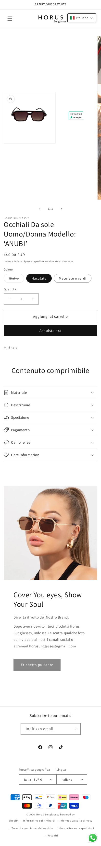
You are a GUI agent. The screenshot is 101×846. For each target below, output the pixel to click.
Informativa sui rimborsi (39, 820)
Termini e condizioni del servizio (32, 828)
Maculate (39, 278)
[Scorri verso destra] (61, 208)
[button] (9, 18)
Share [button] (13, 347)
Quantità (10, 289)
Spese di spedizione (35, 261)
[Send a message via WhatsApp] (93, 838)
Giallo (16, 279)
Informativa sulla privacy (76, 820)
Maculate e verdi (72, 278)
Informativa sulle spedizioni (76, 828)
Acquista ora (50, 330)
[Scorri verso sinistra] (39, 208)
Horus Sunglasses (47, 814)
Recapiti (53, 835)
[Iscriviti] (75, 729)
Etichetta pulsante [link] (37, 664)
